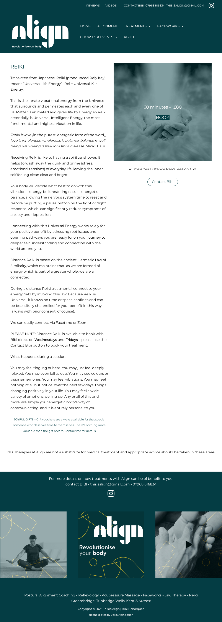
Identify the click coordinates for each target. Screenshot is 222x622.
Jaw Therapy (176, 595)
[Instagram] (211, 5)
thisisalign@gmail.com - (111, 484)
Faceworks (152, 595)
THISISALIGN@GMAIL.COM (185, 5)
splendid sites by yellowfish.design (111, 614)
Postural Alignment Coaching (49, 595)
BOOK (163, 117)
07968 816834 (145, 484)
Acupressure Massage (121, 595)
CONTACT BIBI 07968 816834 (144, 5)
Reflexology (88, 595)
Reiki (193, 595)
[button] (149, 26)
